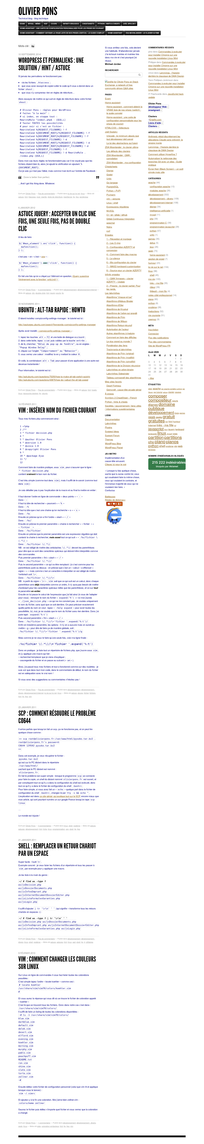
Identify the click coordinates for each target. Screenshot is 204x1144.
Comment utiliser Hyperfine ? (162, 154)
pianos (172, 441)
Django (109, 170)
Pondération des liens (116, 345)
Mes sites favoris (113, 381)
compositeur (160, 400)
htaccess (32, 197)
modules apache (158, 190)
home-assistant (157, 254)
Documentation (112, 419)
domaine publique (161, 406)
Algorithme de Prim (115, 317)
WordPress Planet (114, 447)
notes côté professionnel (160, 295)
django (153, 206)
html (170, 421)
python (153, 230)
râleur (152, 287)
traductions (153, 311)
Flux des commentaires (159, 341)
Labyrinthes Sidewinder (117, 373)
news (174, 433)
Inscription (153, 329)
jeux (152, 246)
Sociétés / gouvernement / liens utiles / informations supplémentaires (123, 407)
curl (108, 230)
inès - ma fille (165, 425)
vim (30, 696)
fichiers (92, 693)
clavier (171, 392)
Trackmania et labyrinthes (119, 349)
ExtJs (177, 413)
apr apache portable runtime (171, 389)
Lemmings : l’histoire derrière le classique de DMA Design (166, 74)
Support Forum (112, 435)
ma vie (151, 279)
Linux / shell (112, 202)
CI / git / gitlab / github (116, 214)
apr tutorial (158, 392)
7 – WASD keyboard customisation (123, 266)
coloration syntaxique (50, 1126)
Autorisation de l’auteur (117, 329)
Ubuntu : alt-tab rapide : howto (51, 310)
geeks (159, 417)
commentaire (44, 1122)
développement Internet (87, 289)
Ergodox (109, 234)
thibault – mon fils (158, 291)
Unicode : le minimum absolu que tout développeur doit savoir (122, 137)
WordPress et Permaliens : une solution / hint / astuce (51, 64)
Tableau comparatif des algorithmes (123, 377)
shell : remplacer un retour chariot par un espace (57, 850)
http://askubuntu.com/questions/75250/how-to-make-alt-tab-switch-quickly (54, 376)
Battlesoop (110, 496)
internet (152, 425)
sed (74, 942)
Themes (109, 439)
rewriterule (67, 197)
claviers (178, 392)
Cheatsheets (88, 24)
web (180, 446)
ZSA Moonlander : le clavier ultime (142, 33)
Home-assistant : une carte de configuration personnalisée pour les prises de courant (62, 28)
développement (70, 289)
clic (33, 293)
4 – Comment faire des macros (121, 254)
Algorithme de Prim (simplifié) (120, 361)
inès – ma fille (156, 283)
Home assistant (115, 33)
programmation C (158, 222)
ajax (150, 388)
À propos (109, 393)
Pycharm (110, 194)
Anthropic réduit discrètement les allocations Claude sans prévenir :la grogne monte (165, 139)
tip (74, 197)
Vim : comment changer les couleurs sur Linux (57, 963)
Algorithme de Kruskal (117, 309)
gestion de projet (156, 258)
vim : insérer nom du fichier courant (57, 410)
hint (26, 197)
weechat (110, 222)
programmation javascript (162, 226)
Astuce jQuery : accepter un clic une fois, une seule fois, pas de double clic (57, 221)
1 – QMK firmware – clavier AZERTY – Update (119, 280)
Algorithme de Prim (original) (120, 353)
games (151, 238)
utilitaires (89, 942)
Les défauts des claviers (118, 151)
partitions (173, 437)
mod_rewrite (42, 197)
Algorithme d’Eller (115, 305)
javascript (156, 428)
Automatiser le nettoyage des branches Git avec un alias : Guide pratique (165, 161)
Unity (109, 178)
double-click (40, 293)
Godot (109, 174)
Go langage (112, 182)
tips (77, 197)
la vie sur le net (74, 193)
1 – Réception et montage (118, 238)
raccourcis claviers (30, 393)
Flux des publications (158, 337)
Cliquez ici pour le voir (115, 464)
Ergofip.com (155, 119)
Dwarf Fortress (113, 385)
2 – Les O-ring (113, 242)
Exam (22, 24)
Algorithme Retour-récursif (119, 325)
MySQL (110, 210)
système (76, 825)
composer (157, 396)
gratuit (169, 416)
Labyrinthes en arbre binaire (120, 369)
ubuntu (45, 393)
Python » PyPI (113, 190)
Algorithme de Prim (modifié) (120, 357)
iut (175, 425)
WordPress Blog (113, 443)
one (43, 256)
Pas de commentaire (46, 193)
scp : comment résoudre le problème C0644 (57, 717)
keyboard (179, 429)
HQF (45, 24)
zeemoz (152, 319)
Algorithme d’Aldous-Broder (119, 301)
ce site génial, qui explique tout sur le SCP (60, 796)
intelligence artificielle (160, 210)
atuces (80, 693)
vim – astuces (113, 198)
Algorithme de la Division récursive (123, 365)
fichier (86, 693)
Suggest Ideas (112, 431)
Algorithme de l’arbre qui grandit (121, 313)
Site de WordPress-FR (159, 345)
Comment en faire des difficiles (121, 337)
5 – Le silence (113, 258)
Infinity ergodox (71, 24)
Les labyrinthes (112, 293)
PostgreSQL (112, 186)
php (151, 218)
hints (45, 829)
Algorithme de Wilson (116, 321)
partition (156, 437)
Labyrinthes (110, 423)
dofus (152, 242)
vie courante (154, 315)
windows (151, 449)
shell (71, 825)
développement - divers (86, 1122)
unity (152, 234)
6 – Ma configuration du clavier (121, 262)
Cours (54, 24)
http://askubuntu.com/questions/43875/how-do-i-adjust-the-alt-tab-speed (53, 379)
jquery (52, 293)
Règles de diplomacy (115, 499)
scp (67, 829)
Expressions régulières (117, 206)
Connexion (153, 333)
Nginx (109, 226)
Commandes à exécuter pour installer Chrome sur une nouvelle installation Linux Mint (165, 55)
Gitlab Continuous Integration (120, 218)
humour (152, 262)
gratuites (156, 420)
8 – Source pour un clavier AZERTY (123, 270)
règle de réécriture (55, 197)
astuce (21, 197)
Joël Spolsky (129, 24)
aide (39, 1126)
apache (151, 182)
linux (83, 193)
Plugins (108, 427)
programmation (59, 829)
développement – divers (161, 198)
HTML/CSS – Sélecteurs (117, 127)
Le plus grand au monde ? (119, 341)
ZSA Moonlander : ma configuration (123, 162)
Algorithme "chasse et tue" (119, 297)
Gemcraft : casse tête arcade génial (123, 389)
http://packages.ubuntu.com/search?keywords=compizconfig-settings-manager (57, 324)
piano (151, 299)
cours (175, 400)
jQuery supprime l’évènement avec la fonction (53, 277)
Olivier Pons (37, 11)
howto (94, 390)
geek (20, 1126)
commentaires (44, 289)
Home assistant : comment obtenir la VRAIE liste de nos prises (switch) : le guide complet (62, 33)
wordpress (84, 197)
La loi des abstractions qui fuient (122, 143)
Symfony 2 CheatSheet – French (121, 397)
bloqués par (169, 464)
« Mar (151, 378)
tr (84, 942)
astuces (21, 829)
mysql (153, 214)
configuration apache (160, 186)
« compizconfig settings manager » (54, 330)
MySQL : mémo (34, 24)
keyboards (152, 433)
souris (58, 293)
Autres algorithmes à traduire (120, 333)
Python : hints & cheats (109, 24)
